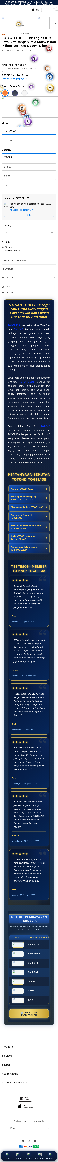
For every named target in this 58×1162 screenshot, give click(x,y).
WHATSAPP (39, 1158)
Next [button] (55, 4)
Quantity (6, 225)
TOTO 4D (9, 140)
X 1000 (7, 167)
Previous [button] (2, 4)
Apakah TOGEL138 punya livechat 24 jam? (23, 537)
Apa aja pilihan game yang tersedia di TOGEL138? (23, 498)
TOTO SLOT (10, 130)
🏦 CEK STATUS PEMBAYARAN (29, 1013)
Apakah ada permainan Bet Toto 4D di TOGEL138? (26, 527)
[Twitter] (8, 292)
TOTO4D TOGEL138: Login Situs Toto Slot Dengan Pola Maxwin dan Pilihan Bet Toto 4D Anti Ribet (29, 4)
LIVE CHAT (50, 1158)
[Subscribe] (47, 1128)
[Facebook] (4, 292)
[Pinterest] (13, 292)
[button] (29, 260)
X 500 (7, 176)
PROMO (7, 1158)
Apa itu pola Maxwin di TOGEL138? (22, 516)
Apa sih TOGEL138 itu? (22, 489)
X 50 (6, 185)
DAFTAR (29, 1158)
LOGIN (18, 1158)
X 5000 (8, 157)
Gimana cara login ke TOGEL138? (27, 507)
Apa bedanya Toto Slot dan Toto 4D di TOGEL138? (26, 548)
